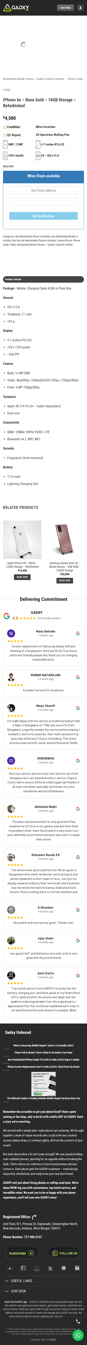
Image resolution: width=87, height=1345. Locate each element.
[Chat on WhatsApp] (78, 1335)
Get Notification (43, 216)
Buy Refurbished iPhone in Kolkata (32, 236)
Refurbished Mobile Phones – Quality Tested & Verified (33, 79)
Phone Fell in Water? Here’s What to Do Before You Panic (43, 1052)
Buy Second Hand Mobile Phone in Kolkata (34, 240)
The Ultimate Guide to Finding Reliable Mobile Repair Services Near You (43, 1098)
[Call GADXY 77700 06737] (78, 1321)
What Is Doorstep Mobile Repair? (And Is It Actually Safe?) (44, 1045)
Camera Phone (64, 240)
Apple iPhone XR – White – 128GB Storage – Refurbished (22, 564)
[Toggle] (7, 1281)
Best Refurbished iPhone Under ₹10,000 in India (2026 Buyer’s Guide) (43, 1059)
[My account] (80, 7)
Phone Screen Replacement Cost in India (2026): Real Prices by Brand (43, 1066)
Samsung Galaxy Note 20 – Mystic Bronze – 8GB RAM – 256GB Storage (65, 566)
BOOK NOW (22, 577)
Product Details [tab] (13, 279)
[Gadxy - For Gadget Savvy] (23, 8)
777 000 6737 (33, 1237)
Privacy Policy (70, 1316)
